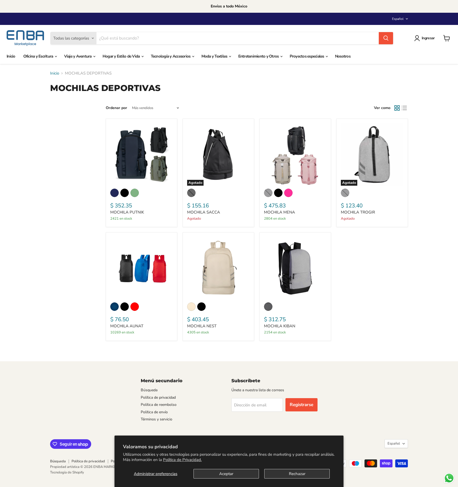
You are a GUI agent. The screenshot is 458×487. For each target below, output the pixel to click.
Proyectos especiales (307, 56)
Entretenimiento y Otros (259, 56)
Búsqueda (149, 390)
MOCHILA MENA (279, 212)
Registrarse (301, 405)
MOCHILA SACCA (203, 212)
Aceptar (226, 473)
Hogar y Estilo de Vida (122, 56)
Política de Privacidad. (182, 459)
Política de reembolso (159, 404)
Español (398, 19)
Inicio (11, 56)
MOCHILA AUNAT (126, 326)
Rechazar (297, 473)
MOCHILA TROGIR (358, 212)
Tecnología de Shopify (67, 472)
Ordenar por (116, 108)
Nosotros (342, 56)
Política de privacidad (158, 397)
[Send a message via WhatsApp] (449, 478)
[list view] (404, 108)
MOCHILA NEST (202, 326)
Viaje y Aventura (78, 56)
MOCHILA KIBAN (279, 326)
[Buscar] (386, 38)
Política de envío (154, 412)
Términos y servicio (156, 419)
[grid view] (397, 108)
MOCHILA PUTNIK (127, 212)
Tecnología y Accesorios (171, 56)
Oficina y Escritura (38, 56)
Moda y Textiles (214, 56)
